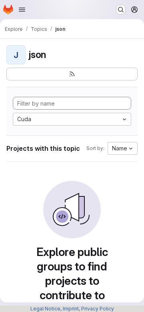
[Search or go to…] (121, 9)
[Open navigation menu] (22, 9)
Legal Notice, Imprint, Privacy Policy (72, 309)
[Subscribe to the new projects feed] (72, 74)
